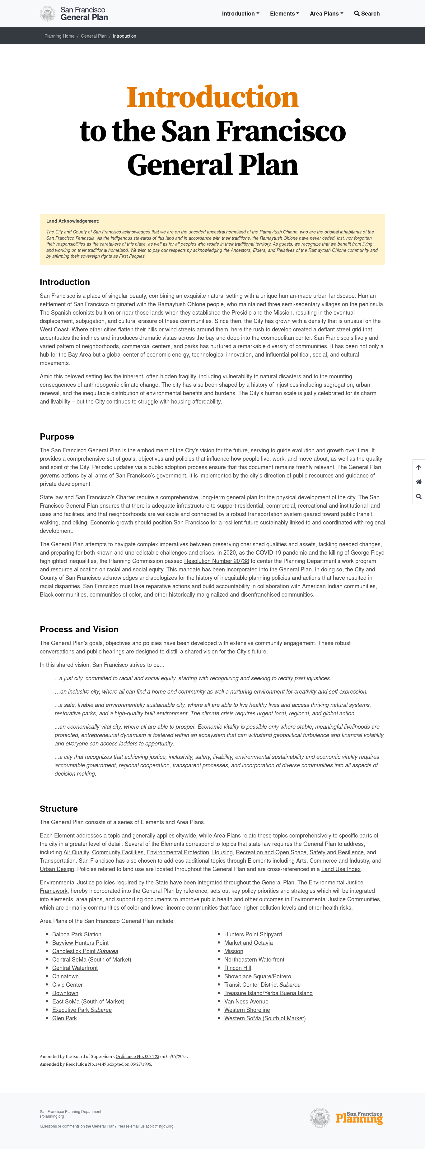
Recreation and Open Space (271, 852)
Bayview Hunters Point (80, 942)
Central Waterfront (75, 967)
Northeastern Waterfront (254, 959)
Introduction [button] (238, 13)
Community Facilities (117, 852)
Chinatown (65, 976)
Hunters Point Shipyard (253, 934)
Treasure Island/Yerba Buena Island (268, 993)
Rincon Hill (237, 967)
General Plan (94, 36)
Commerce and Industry (339, 860)
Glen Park (64, 1018)
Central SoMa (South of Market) (91, 959)
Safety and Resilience (337, 852)
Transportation (58, 860)
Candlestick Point (85, 951)
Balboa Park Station (76, 934)
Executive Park (82, 1009)
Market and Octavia (248, 942)
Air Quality (76, 852)
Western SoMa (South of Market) (265, 1018)
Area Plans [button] (324, 13)
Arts (301, 860)
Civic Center (67, 984)
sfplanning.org (52, 1116)
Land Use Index (341, 869)
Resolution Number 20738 (216, 560)
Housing (222, 852)
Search (370, 13)
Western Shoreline (247, 1009)
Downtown (65, 993)
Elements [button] (282, 13)
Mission (233, 951)
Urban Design (57, 869)
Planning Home (59, 36)
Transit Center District (262, 984)
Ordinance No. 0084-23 (137, 1056)
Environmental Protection (178, 852)
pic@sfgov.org (162, 1126)
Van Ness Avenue (246, 1001)
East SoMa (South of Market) (88, 1001)
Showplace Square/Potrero (257, 976)
